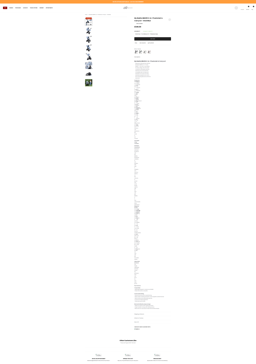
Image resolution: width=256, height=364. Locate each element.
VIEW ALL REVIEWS (139, 23)
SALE (5, 7)
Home (86, 14)
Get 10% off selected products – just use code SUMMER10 (128, 1)
